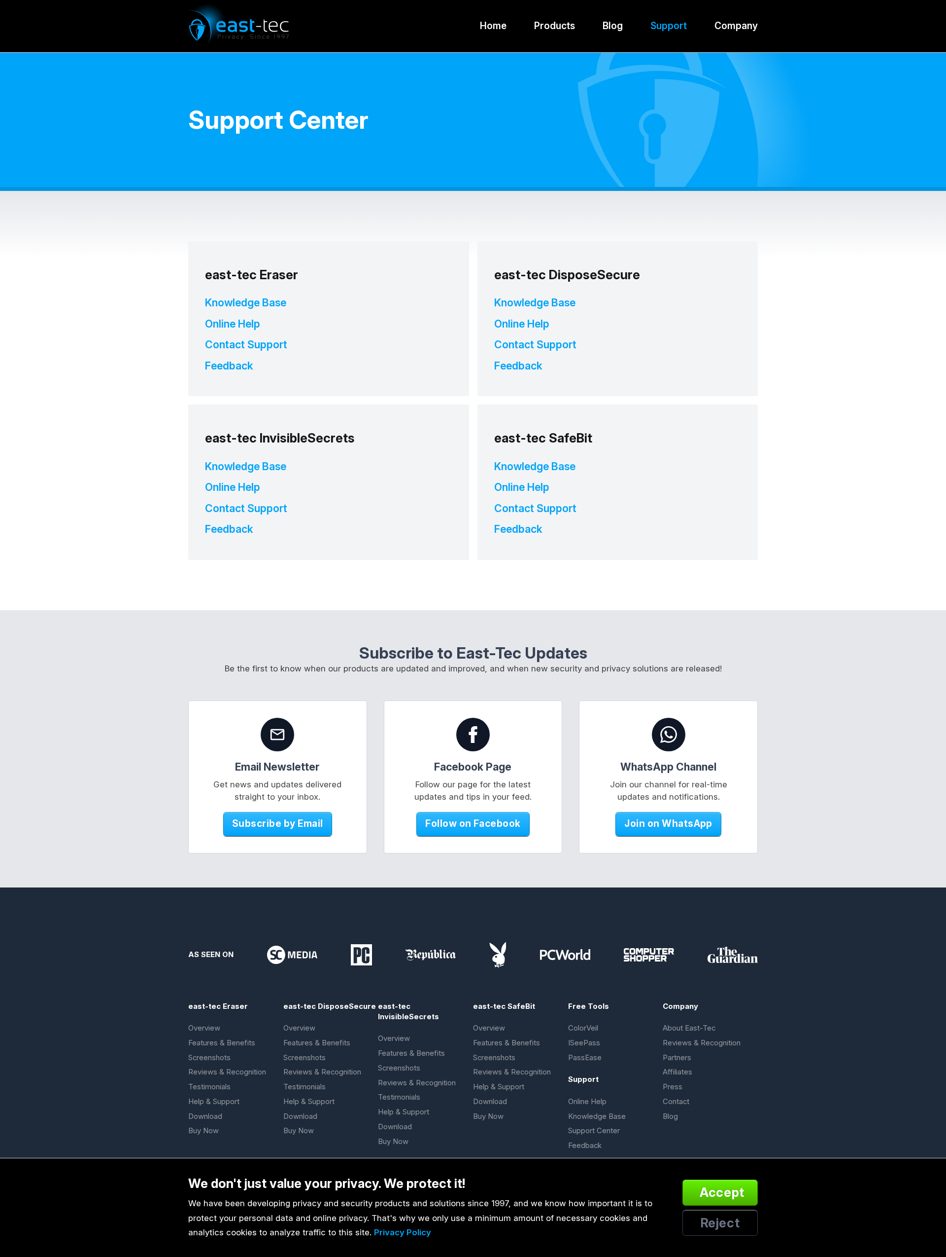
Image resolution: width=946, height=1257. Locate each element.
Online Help (232, 323)
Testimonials (209, 1086)
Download (205, 1116)
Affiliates (677, 1072)
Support (668, 26)
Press (672, 1086)
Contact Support (246, 344)
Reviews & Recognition (227, 1072)
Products (554, 26)
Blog (613, 26)
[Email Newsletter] (277, 734)
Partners (677, 1057)
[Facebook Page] (473, 734)
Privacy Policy (402, 1232)
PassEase (585, 1057)
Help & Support (213, 1101)
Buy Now (203, 1130)
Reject (720, 1222)
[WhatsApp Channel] (668, 734)
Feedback (229, 365)
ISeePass (584, 1042)
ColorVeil (583, 1028)
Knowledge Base (245, 302)
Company (736, 26)
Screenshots (209, 1057)
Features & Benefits (221, 1042)
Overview (204, 1028)
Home (493, 26)
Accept (722, 1192)
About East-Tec (689, 1028)
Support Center (594, 1130)
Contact (676, 1101)
